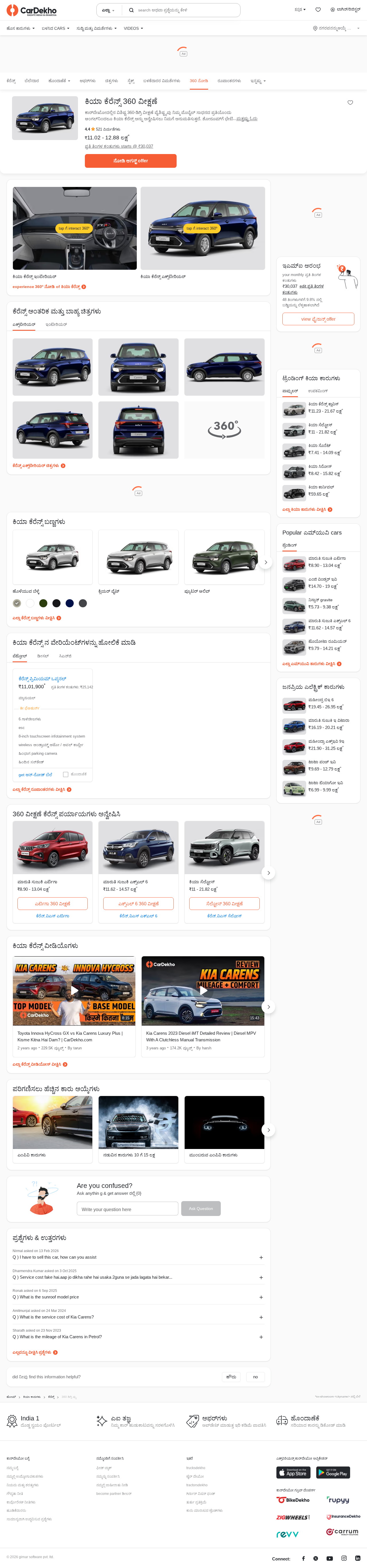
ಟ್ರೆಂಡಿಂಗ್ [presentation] (289, 545)
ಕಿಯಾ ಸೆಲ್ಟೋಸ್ (201, 881)
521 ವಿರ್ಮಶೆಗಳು (108, 129)
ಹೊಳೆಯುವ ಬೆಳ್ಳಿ (26, 591)
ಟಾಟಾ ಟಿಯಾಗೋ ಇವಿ (326, 782)
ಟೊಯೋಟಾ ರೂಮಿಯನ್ (328, 641)
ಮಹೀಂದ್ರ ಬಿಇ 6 (321, 699)
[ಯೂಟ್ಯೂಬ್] (330, 1559)
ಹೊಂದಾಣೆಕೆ (79, 774)
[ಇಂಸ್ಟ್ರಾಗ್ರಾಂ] (344, 1559)
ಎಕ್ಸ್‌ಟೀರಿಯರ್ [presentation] (24, 324)
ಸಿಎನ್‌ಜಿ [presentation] (65, 656)
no (255, 1376)
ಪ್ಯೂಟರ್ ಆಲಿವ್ (197, 591)
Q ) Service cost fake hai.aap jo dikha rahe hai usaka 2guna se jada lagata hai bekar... (92, 1277)
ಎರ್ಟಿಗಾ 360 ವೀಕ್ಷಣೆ (52, 903)
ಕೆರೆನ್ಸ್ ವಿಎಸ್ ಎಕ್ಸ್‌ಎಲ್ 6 (138, 916)
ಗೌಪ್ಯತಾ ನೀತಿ (15, 1494)
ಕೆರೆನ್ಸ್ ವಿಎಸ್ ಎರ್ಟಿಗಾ (52, 916)
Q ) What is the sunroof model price (46, 1296)
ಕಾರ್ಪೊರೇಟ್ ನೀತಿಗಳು (21, 1502)
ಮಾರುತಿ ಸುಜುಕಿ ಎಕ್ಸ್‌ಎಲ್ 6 (125, 881)
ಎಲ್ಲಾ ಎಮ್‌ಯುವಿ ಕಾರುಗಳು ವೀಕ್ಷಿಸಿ (308, 663)
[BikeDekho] (293, 1500)
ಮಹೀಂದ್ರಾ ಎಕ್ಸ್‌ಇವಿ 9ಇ (326, 741)
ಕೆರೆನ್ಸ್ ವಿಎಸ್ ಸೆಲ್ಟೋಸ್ (224, 916)
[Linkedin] (357, 1559)
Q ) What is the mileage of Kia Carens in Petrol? (57, 1336)
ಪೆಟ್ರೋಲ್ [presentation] (20, 656)
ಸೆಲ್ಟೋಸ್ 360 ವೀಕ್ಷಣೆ (224, 903)
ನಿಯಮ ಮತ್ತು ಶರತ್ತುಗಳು (23, 1485)
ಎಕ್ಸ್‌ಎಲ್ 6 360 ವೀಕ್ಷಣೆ (138, 903)
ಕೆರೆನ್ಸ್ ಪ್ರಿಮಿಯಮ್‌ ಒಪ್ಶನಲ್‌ (42, 678)
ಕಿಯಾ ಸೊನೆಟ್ (320, 445)
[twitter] (315, 1559)
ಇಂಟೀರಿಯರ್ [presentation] (56, 324)
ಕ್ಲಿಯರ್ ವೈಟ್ (108, 591)
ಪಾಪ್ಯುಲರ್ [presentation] (290, 391)
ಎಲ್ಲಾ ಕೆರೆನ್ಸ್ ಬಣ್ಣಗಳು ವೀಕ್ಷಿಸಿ (34, 618)
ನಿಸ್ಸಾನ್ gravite (321, 600)
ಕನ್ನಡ (298, 9)
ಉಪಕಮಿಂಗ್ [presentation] (318, 391)
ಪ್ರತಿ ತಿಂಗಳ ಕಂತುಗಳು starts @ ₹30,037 (119, 146)
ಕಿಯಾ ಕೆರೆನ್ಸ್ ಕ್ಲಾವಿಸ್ (324, 404)
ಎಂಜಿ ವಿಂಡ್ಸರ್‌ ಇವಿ (323, 579)
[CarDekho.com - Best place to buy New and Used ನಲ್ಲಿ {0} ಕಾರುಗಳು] (31, 10)
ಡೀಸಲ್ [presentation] (43, 656)
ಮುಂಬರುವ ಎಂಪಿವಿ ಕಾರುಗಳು (213, 1154)
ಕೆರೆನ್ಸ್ (11, 80)
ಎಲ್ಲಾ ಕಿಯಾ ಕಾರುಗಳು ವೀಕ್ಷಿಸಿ (304, 509)
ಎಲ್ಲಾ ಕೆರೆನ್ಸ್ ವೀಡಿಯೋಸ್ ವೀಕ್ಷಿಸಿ (37, 1064)
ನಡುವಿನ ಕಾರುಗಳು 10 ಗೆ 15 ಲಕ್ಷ (129, 1154)
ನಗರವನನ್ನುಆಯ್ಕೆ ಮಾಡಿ (337, 28)
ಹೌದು (231, 1376)
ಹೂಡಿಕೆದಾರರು (16, 1511)
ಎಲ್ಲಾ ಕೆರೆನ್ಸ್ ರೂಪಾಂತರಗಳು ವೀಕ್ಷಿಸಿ (39, 789)
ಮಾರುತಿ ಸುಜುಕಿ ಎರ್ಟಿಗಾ (37, 881)
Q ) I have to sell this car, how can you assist (54, 1257)
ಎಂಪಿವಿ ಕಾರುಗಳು (31, 1154)
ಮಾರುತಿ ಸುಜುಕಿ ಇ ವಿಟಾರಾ (329, 720)
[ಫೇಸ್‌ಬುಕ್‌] (303, 1559)
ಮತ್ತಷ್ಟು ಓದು (247, 118)
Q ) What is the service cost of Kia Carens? (53, 1316)
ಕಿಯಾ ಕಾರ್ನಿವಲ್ (321, 487)
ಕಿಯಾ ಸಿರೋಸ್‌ (320, 466)
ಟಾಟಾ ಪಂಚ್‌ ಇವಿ (322, 762)
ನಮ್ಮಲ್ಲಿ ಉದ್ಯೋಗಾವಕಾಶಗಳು (25, 1477)
